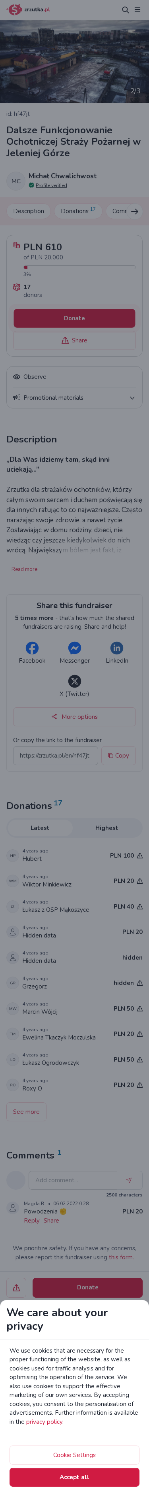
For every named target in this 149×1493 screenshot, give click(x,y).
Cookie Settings (74, 1455)
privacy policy (44, 1422)
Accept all (74, 1477)
